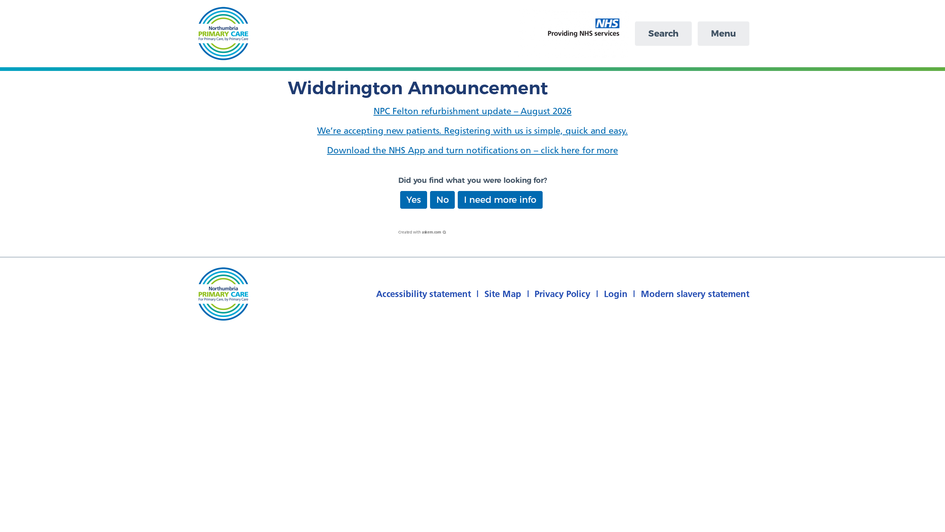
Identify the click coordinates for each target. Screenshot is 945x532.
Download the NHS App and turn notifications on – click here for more (472, 150)
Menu (723, 33)
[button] (413, 200)
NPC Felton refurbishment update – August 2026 (473, 111)
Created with (419, 232)
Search (663, 33)
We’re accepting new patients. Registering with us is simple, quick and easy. (472, 131)
